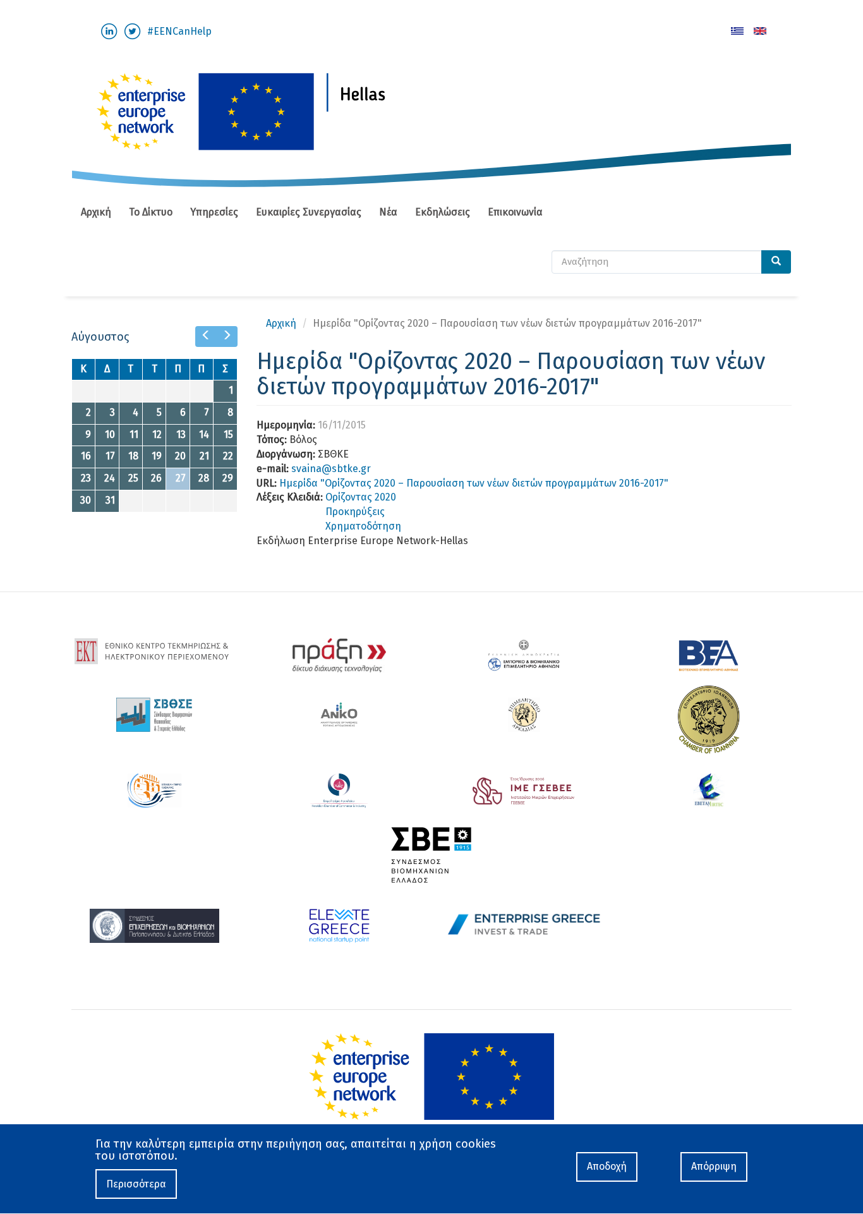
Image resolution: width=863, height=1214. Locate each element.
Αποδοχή (607, 1166)
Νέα (388, 212)
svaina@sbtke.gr (331, 469)
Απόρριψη (714, 1166)
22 (228, 456)
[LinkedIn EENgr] (109, 31)
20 (180, 456)
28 (203, 478)
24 (109, 478)
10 (110, 434)
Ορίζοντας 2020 (360, 497)
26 (156, 478)
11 (134, 434)
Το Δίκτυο (150, 212)
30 (85, 500)
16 (86, 456)
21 (204, 456)
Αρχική (96, 212)
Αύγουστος (100, 337)
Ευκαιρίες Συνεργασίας (308, 212)
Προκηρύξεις (355, 512)
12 (157, 434)
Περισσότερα (136, 1184)
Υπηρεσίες (214, 212)
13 (181, 434)
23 (86, 478)
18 (133, 456)
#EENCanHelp (179, 31)
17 (110, 456)
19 (157, 456)
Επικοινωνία (515, 212)
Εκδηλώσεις (442, 212)
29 (227, 478)
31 (110, 500)
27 (181, 478)
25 (133, 478)
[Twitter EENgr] (132, 31)
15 (228, 434)
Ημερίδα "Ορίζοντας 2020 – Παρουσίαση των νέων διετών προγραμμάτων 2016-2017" (473, 483)
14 (204, 434)
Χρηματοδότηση (363, 526)
